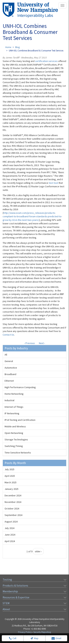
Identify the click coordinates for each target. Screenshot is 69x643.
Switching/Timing (14, 446)
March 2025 (10, 482)
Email (58, 638)
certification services (46, 61)
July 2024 (9, 528)
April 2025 (10, 475)
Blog (17, 47)
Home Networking (14, 393)
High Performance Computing (20, 387)
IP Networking (12, 413)
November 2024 (13, 502)
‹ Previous (29, 343)
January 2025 (11, 489)
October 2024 (12, 508)
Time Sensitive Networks (18, 452)
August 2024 (11, 521)
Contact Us (8, 334)
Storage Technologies (16, 439)
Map (36, 638)
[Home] (30, 10)
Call (14, 638)
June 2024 (10, 534)
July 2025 (9, 469)
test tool (53, 182)
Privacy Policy (25, 632)
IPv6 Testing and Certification (20, 419)
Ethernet (9, 380)
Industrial (9, 400)
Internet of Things (14, 406)
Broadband (10, 374)
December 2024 (13, 495)
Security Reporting (42, 632)
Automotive (11, 367)
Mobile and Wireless (15, 426)
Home (8, 47)
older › (38, 551)
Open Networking (14, 433)
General (9, 361)
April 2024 (10, 541)
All (6, 354)
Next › (42, 343)
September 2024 (13, 515)
